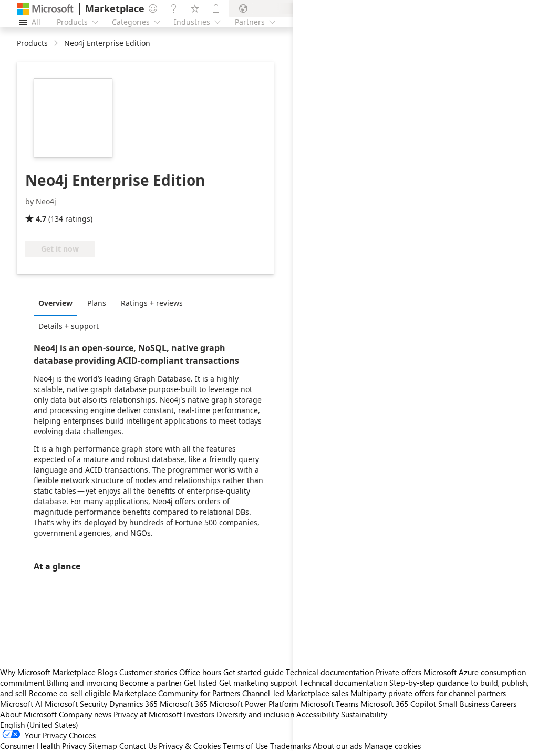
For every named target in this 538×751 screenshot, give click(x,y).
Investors (199, 714)
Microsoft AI (21, 703)
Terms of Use (245, 745)
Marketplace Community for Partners (176, 693)
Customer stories (148, 672)
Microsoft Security (76, 703)
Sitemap (102, 745)
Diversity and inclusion (255, 714)
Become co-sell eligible (70, 693)
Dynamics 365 (133, 703)
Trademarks (290, 745)
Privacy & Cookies (190, 745)
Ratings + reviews (152, 303)
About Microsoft (28, 714)
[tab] (58, 302)
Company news (85, 714)
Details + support (68, 326)
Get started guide (253, 672)
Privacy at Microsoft (147, 714)
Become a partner (151, 682)
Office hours (200, 672)
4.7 (41, 219)
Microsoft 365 (184, 703)
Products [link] (32, 43)
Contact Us (138, 745)
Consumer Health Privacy (43, 745)
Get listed (200, 682)
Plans (96, 303)
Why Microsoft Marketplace (48, 672)
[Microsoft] (45, 9)
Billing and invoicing (82, 682)
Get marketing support (258, 682)
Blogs (107, 672)
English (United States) (39, 724)
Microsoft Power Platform (254, 703)
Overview (55, 303)
